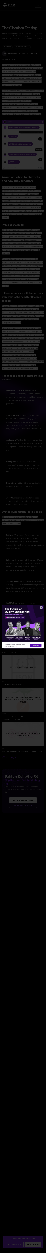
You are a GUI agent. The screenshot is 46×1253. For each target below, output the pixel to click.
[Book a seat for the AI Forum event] (23, 626)
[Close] (41, 607)
